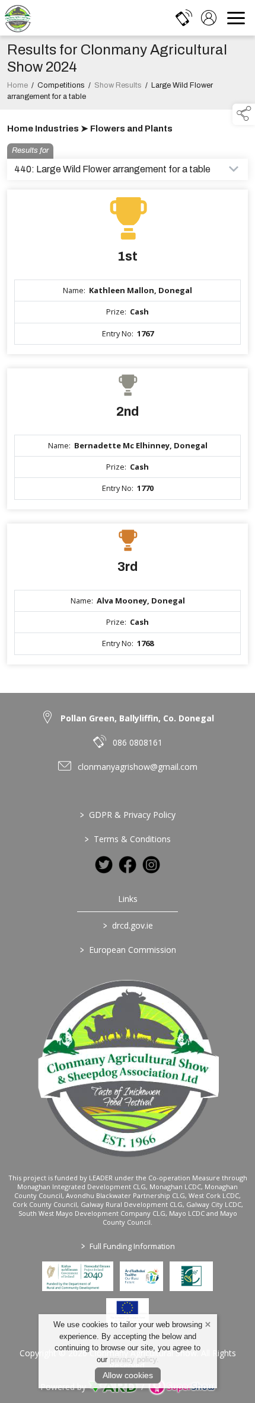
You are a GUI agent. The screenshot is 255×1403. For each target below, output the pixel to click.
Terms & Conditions (128, 839)
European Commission (127, 949)
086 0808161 (137, 742)
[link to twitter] (104, 865)
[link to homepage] (18, 18)
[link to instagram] (151, 865)
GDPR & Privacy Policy (128, 814)
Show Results (118, 85)
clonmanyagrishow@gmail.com (137, 766)
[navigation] (236, 18)
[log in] (208, 17)
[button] (243, 114)
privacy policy (133, 1359)
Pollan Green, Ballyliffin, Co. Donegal (137, 718)
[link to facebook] (127, 865)
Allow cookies (128, 1375)
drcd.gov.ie (127, 925)
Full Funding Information (127, 1246)
